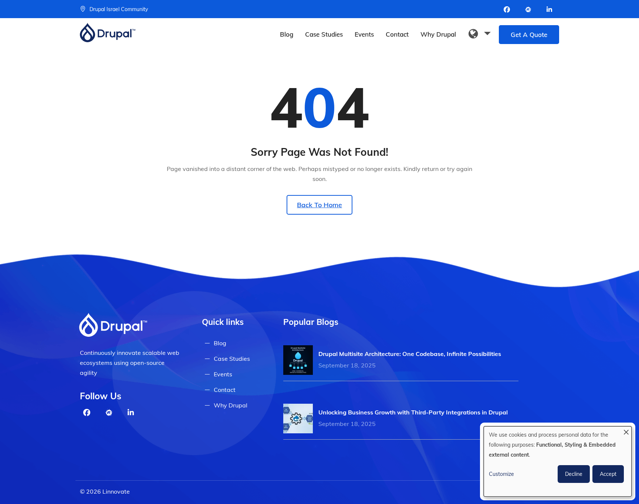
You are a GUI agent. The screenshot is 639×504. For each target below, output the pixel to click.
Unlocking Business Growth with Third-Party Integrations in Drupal (413, 412)
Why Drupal (438, 34)
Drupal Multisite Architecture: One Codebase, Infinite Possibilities (409, 353)
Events (364, 34)
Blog (286, 34)
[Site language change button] (479, 34)
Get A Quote (529, 34)
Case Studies (324, 34)
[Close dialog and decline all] (626, 431)
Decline (573, 474)
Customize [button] (501, 474)
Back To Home (319, 205)
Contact (397, 34)
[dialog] (558, 461)
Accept (608, 474)
